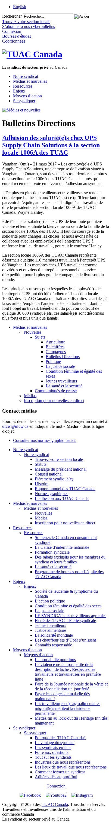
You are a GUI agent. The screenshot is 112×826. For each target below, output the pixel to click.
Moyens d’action (27, 96)
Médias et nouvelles (30, 81)
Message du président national (60, 469)
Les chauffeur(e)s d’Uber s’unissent (65, 640)
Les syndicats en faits (53, 747)
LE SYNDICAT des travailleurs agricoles (70, 615)
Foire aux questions (51, 752)
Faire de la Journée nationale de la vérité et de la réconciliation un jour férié (71, 686)
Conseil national (49, 474)
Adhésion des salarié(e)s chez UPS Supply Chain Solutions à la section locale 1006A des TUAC (51, 145)
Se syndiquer (24, 100)
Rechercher (12, 16)
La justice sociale (60, 366)
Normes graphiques (51, 493)
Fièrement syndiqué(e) (54, 479)
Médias (30, 395)
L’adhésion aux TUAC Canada (62, 498)
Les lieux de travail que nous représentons (71, 767)
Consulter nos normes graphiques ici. (44, 440)
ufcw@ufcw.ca (15, 426)
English (19, 6)
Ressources (22, 86)
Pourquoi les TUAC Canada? (60, 737)
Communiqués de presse (56, 390)
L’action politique (50, 601)
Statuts (40, 464)
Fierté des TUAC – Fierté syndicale (65, 620)
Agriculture (55, 342)
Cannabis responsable (53, 645)
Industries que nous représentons (63, 762)
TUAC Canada (55, 804)
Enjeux (19, 91)
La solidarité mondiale (54, 635)
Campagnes (56, 351)
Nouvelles (32, 332)
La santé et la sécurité (64, 386)
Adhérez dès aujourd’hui (56, 776)
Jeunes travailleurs (61, 381)
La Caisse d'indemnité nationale (62, 547)
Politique (53, 361)
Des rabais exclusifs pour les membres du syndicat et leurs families (70, 559)
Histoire (41, 483)
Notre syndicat (25, 76)
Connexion (56, 786)
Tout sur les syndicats (53, 757)
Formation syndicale (52, 552)
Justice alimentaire (50, 630)
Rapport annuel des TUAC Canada (65, 488)
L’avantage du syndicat (54, 742)
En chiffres (55, 347)
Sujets (40, 337)
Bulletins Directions (63, 356)
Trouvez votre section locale (59, 459)
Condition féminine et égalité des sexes (68, 606)
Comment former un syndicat (60, 772)
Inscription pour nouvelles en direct (54, 400)
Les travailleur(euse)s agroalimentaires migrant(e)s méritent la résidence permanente (67, 708)
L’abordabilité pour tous (55, 659)
